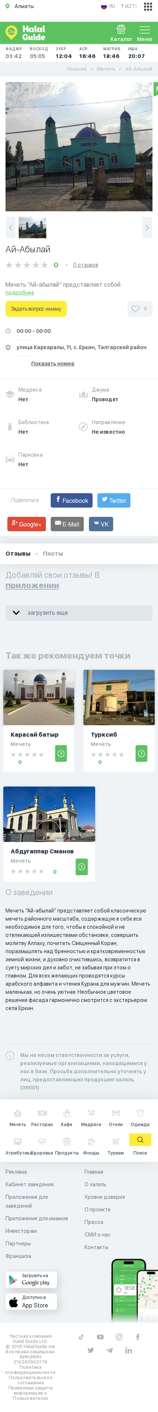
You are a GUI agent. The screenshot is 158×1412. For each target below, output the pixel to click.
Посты (53, 553)
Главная (76, 69)
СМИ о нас (98, 1235)
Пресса (94, 1222)
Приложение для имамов (37, 1218)
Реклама (16, 1172)
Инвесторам (21, 1231)
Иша (136, 53)
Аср (87, 53)
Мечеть (106, 69)
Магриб (112, 53)
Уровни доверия (105, 1197)
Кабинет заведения (30, 1184)
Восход (39, 53)
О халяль (95, 1184)
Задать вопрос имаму (36, 309)
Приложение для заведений (27, 1201)
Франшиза (18, 1256)
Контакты (96, 1247)
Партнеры (18, 1243)
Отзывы (18, 553)
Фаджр (14, 53)
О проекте (98, 1210)
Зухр (64, 53)
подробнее (20, 293)
